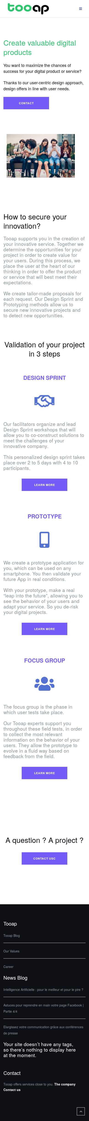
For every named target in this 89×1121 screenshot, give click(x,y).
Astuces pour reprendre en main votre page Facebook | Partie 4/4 (43, 1008)
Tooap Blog (11, 935)
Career (8, 966)
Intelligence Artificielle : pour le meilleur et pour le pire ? (43, 989)
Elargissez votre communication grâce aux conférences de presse (43, 1030)
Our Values (11, 951)
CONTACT (26, 103)
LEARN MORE (44, 485)
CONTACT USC (44, 858)
